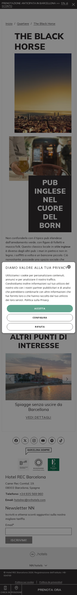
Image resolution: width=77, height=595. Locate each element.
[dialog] (38, 297)
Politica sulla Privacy (37, 300)
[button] (40, 317)
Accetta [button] (39, 308)
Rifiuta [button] (40, 326)
